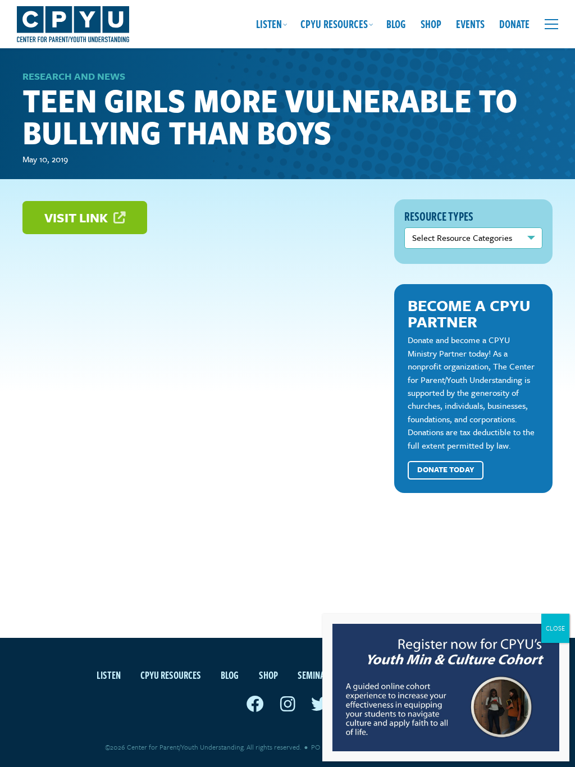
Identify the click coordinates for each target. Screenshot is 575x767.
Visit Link (77, 217)
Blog (396, 24)
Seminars (316, 674)
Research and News (73, 76)
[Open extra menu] (551, 24)
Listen (269, 24)
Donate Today (445, 469)
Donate (514, 24)
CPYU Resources (334, 24)
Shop (431, 24)
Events (470, 24)
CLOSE (555, 628)
